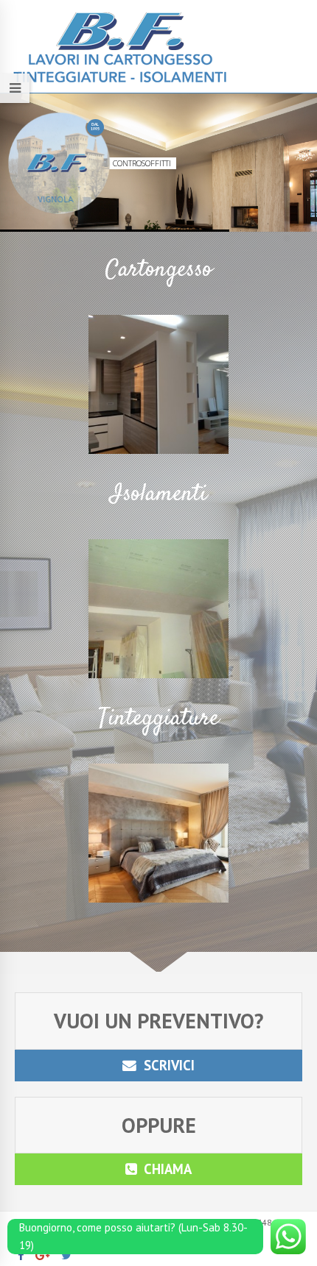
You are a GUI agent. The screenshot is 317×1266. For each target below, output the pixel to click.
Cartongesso (158, 270)
